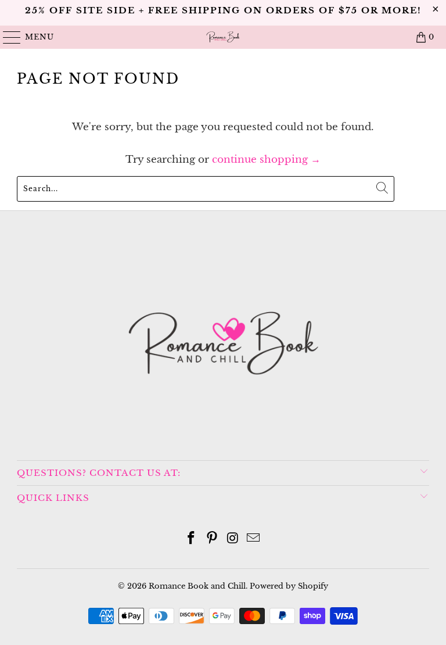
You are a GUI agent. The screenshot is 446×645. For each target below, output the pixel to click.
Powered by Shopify (289, 586)
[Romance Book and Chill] (223, 37)
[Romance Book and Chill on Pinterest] (212, 539)
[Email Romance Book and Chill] (253, 539)
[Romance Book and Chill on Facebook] (191, 539)
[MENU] (6, 37)
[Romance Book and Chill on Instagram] (233, 539)
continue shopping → (266, 159)
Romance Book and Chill (197, 586)
